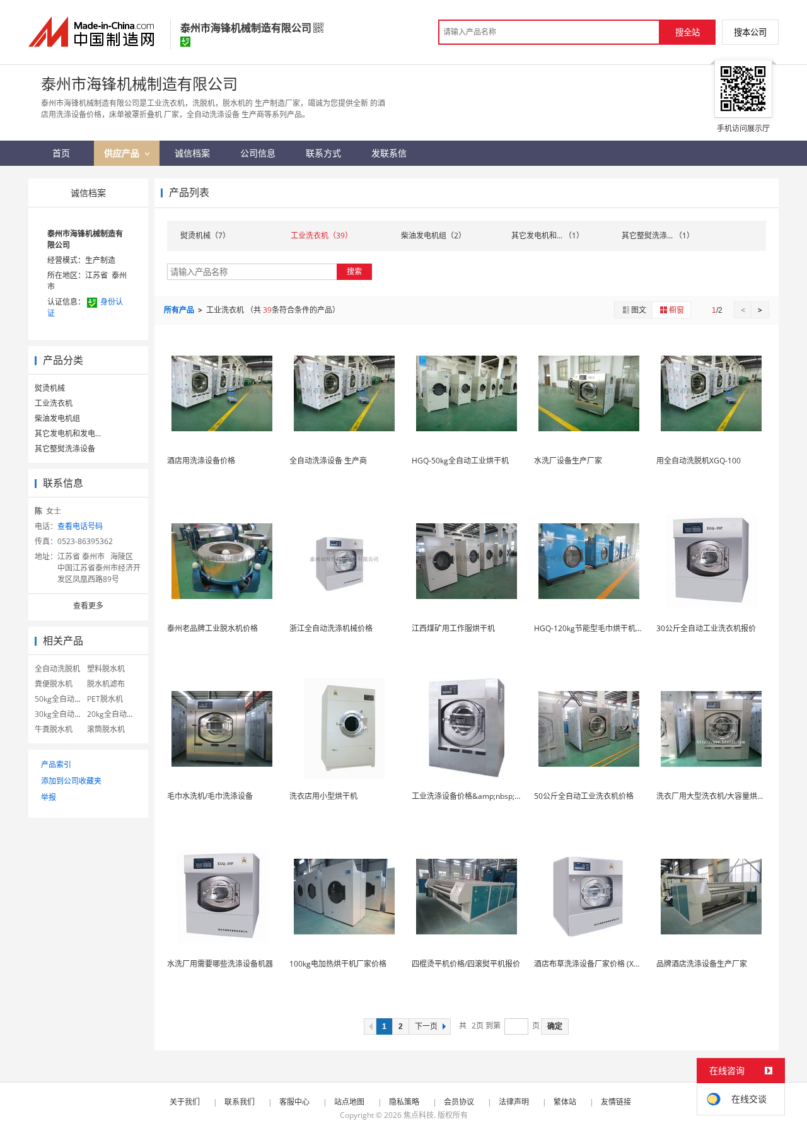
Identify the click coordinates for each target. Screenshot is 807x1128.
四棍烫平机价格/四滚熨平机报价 (466, 963)
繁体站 (565, 1101)
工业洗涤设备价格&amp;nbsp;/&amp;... (479, 796)
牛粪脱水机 (54, 729)
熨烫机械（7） (205, 235)
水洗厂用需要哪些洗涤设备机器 (220, 963)
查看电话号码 (80, 526)
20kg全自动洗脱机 (118, 714)
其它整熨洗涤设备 (65, 448)
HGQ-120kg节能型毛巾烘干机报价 (592, 628)
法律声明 (514, 1101)
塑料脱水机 (106, 668)
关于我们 (185, 1101)
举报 (48, 797)
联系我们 (239, 1101)
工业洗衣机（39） (321, 235)
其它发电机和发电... (68, 433)
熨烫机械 (50, 388)
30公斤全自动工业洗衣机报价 (706, 628)
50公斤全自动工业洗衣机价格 (584, 796)
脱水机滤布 (106, 683)
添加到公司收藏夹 (71, 781)
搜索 (354, 271)
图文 (638, 310)
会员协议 (459, 1101)
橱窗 (676, 310)
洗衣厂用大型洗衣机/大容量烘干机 (714, 796)
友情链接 (616, 1101)
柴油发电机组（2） (433, 235)
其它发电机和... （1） (547, 235)
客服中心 (294, 1101)
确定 (554, 1026)
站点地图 (349, 1101)
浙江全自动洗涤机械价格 (331, 628)
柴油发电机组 (57, 418)
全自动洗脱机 (57, 668)
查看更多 (88, 605)
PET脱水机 (105, 699)
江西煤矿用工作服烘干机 (453, 628)
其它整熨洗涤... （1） (658, 235)
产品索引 (56, 764)
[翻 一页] (370, 1026)
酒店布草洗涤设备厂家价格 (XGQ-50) (596, 963)
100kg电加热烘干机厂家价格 (337, 963)
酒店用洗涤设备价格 (201, 460)
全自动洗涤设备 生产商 (328, 460)
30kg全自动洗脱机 (66, 714)
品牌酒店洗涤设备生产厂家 (701, 963)
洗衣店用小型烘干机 (323, 796)
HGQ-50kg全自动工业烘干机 (460, 460)
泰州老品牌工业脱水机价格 (212, 628)
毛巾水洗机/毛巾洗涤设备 (210, 796)
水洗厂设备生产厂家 (568, 460)
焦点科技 (419, 1115)
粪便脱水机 (54, 683)
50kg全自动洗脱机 (66, 699)
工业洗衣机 (54, 403)
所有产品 (180, 310)
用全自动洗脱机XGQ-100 (698, 460)
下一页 (426, 1026)
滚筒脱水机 (106, 729)
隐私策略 (404, 1101)
